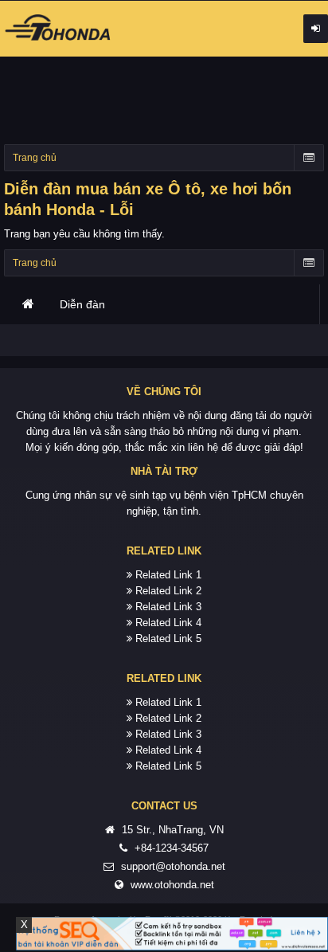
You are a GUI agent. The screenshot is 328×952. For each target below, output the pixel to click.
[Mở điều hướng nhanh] (308, 157)
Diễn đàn (82, 304)
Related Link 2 (168, 591)
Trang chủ (28, 304)
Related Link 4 (168, 623)
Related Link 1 (168, 575)
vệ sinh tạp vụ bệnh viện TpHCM (191, 495)
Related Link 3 (168, 607)
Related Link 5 (168, 638)
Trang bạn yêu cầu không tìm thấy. (84, 234)
